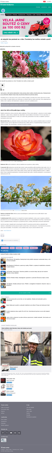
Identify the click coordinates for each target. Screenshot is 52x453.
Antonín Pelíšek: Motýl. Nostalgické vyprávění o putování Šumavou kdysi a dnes (27, 277)
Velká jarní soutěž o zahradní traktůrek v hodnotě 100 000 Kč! (14, 104)
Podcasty (3, 423)
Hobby (3, 14)
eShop (2, 413)
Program (38, 7)
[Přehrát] (2, 85)
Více (49, 14)
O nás (44, 14)
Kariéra (28, 413)
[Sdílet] (3, 90)
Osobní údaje (8, 449)
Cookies (3, 449)
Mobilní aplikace (5, 425)
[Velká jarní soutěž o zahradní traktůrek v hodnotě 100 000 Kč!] (26, 26)
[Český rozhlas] (5, 1)
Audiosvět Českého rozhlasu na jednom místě (10, 254)
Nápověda (29, 409)
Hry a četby (4, 248)
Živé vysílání (33, 248)
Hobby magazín (4, 43)
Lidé (34, 14)
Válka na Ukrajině (5, 407)
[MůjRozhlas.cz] (2, 49)
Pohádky (18, 248)
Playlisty (29, 14)
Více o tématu (5, 297)
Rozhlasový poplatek (31, 417)
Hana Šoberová (7, 230)
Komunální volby (5, 409)
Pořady (15, 14)
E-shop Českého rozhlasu (9, 325)
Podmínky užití (16, 449)
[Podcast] (1, 90)
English (21, 449)
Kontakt (28, 415)
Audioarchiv (44, 7)
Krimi (12, 248)
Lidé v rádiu (29, 411)
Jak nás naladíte (30, 407)
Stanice (3, 411)
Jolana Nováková (31, 78)
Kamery (49, 7)
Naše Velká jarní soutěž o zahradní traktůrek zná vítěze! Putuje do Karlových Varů (28, 305)
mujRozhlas (3, 244)
